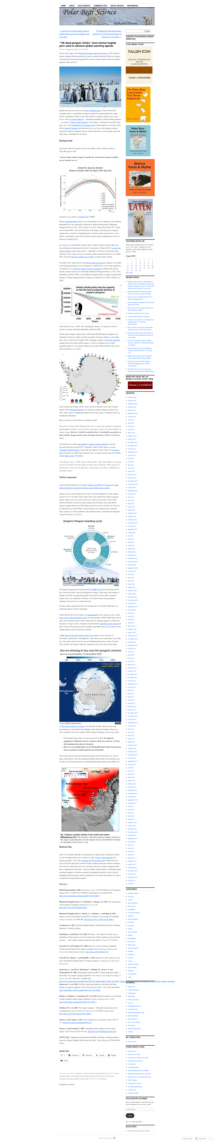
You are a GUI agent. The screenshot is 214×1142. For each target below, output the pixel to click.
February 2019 (132, 629)
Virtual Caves (132, 1090)
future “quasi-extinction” (105, 857)
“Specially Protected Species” (69, 450)
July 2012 (131, 884)
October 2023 (132, 449)
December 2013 (132, 829)
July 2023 (131, 458)
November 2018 (132, 639)
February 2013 (132, 861)
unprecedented (92, 615)
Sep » (131, 272)
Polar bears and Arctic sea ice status (138, 313)
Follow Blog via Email (137, 1098)
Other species (132, 945)
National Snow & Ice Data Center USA (139, 1077)
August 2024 (132, 417)
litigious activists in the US (95, 263)
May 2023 (131, 465)
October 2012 (132, 874)
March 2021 (131, 549)
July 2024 (131, 420)
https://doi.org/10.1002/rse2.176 (97, 952)
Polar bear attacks (133, 948)
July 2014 (131, 806)
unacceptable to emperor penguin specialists (92, 444)
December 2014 (132, 790)
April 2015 (131, 777)
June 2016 (131, 732)
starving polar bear (73, 1078)
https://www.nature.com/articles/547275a (77, 1022)
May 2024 (131, 426)
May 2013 (131, 851)
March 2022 (131, 510)
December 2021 (132, 520)
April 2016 (131, 739)
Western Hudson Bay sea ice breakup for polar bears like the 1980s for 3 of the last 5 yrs (140, 350)
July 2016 (131, 729)
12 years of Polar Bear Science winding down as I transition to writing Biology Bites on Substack (141, 342)
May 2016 (131, 735)
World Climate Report (134, 1029)
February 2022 (132, 513)
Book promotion (133, 903)
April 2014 (131, 816)
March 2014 (131, 819)
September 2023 (132, 452)
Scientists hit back (133, 964)
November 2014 (132, 793)
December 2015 (132, 751)
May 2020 (131, 581)
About (72, 5)
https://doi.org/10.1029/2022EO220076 (73, 907)
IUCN (107, 1076)
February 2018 (132, 668)
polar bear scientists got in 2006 (82, 257)
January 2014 (132, 826)
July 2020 (131, 574)
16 (136, 266)
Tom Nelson (131, 1025)
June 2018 (131, 655)
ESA (97, 1076)
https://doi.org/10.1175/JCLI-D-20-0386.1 (99, 919)
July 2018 (131, 652)
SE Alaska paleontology (135, 1086)
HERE (144, 249)
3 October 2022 (83, 217)
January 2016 (132, 748)
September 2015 (132, 761)
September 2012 (132, 877)
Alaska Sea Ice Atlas (134, 1054)
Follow (130, 1116)
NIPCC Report (132, 1080)
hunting (130, 935)
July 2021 (131, 536)
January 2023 (132, 478)
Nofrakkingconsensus (134, 1006)
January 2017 (132, 710)
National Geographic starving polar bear (93, 53)
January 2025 (132, 410)
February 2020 (132, 590)
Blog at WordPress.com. (105, 1138)
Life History (131, 942)
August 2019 (132, 610)
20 (152, 266)
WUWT (130, 1032)
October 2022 (132, 487)
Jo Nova (130, 1003)
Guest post (131, 925)
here (60, 125)
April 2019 (131, 623)
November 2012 (132, 871)
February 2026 (132, 397)
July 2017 (131, 690)
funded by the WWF (94, 485)
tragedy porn (84, 1078)
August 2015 (132, 764)
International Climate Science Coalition (139, 1074)
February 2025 (132, 407)
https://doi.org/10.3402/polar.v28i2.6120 (102, 1031)
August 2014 (132, 803)
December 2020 (132, 558)
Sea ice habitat (100, 1073)
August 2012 (132, 880)
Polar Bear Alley (133, 1009)
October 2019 (132, 603)
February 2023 (132, 474)
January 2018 (132, 671)
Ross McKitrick (132, 1019)
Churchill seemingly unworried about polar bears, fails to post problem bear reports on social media (140, 335)
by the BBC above (95, 589)
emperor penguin (89, 1073)
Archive (130, 900)
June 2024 (131, 423)
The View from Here (134, 1022)
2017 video (69, 53)
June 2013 (131, 848)
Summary (131, 971)
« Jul (127, 272)
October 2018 (132, 642)
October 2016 (132, 719)
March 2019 (131, 626)
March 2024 (131, 433)
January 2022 (132, 516)
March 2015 (131, 780)
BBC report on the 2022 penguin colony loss (76, 635)
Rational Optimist (133, 1016)
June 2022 (131, 500)
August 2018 (132, 648)
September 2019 (132, 607)
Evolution (131, 922)
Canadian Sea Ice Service (135, 1061)
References (132, 5)
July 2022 (131, 497)
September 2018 (132, 645)
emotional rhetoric (71, 221)
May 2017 (131, 697)
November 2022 (132, 484)
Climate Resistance (133, 990)
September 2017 (132, 684)
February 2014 (132, 822)
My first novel (132, 1041)
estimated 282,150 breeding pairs (83, 125)
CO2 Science (132, 1064)
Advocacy (79, 1073)
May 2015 (131, 774)
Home (63, 5)
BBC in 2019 (69, 456)
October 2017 (132, 681)
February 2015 (132, 784)
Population (131, 954)
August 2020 (132, 571)
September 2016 (132, 723)
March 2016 (131, 742)
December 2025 (132, 404)
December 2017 (132, 674)
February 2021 (132, 552)
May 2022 (131, 503)
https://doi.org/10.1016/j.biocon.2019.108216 (75, 1014)
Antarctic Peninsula (71, 128)
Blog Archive (84, 5)
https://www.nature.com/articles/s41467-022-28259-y (78, 1002)
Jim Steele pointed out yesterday (73, 726)
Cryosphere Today (133, 1067)
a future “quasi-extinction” (79, 122)
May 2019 (131, 619)
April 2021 (131, 545)
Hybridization (132, 938)
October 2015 (132, 758)
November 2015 (132, 755)
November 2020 (132, 561)
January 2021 (132, 555)
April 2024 (131, 429)
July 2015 (131, 768)
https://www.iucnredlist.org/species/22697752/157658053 (79, 896)
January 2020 (132, 594)
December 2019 (132, 597)
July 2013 (131, 845)
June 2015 (131, 771)
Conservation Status (134, 913)
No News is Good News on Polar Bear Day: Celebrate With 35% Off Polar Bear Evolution (141, 322)
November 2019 (132, 600)
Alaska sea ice (132, 1051)
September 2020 (132, 568)
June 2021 (131, 539)
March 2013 (131, 858)
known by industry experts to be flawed (87, 268)
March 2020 (131, 587)
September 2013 (132, 838)
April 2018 (131, 661)
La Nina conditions (76, 119)
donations (131, 916)
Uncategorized (132, 974)
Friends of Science (133, 1000)
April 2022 (131, 507)
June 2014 (131, 809)
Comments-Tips (100, 5)
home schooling (132, 932)
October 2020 (132, 565)
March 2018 (131, 665)
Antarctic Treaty (64, 1076)
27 (152, 268)
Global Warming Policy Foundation (138, 1070)
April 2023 (131, 468)
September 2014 (132, 800)
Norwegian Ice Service (134, 1083)
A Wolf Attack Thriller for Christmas (139, 316)
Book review (131, 906)
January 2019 (132, 632)
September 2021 (132, 529)
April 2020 (131, 584)
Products (130, 958)
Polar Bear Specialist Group (136, 1012)
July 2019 (131, 613)
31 (140, 270)
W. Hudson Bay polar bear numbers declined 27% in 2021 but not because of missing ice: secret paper (107, 34)
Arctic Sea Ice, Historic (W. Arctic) (138, 1057)
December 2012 (132, 867)
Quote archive (117, 5)
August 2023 (132, 455)
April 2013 (131, 855)
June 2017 (131, 694)
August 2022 (132, 494)
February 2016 (132, 745)
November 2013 (132, 832)
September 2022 (132, 491)
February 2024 (132, 436)
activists (116, 1073)
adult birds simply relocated (109, 623)
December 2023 (132, 442)
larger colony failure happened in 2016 (73, 617)
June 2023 (131, 462)
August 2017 (132, 687)
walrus (130, 977)
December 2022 (132, 481)
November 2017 (132, 677)
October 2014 (132, 797)
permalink (102, 1078)
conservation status (77, 1076)
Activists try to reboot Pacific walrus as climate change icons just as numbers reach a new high (74, 34)
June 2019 (131, 616)
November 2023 (132, 445)
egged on (108, 485)
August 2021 (132, 532)
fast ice (102, 1076)
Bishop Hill (131, 987)
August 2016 (132, 726)
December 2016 (132, 713)
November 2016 (132, 716)
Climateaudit (131, 993)
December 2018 (132, 636)
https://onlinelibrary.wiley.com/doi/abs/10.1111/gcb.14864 (79, 990)
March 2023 (131, 471)
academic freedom (133, 893)
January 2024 (132, 439)
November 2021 (132, 523)
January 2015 (132, 787)
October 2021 (132, 526)
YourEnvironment (133, 1093)
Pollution (130, 951)
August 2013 (132, 842)
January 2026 (132, 400)
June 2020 (131, 578)
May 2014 (131, 813)
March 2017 (131, 703)
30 (136, 270)
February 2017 (132, 706)
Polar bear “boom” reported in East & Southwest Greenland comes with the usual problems (139, 363)
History (130, 929)
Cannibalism (131, 909)
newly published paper (92, 110)
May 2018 (131, 658)
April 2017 (131, 700)
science (130, 961)
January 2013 (132, 864)
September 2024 (132, 413)
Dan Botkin (131, 996)
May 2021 (131, 542)
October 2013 (132, 835)
